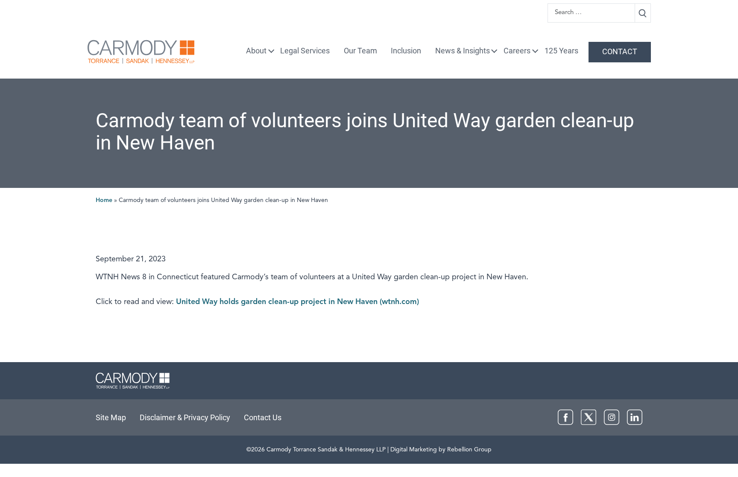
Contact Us (262, 417)
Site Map (111, 417)
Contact (619, 51)
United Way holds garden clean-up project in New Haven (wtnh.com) (297, 302)
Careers (517, 50)
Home (104, 200)
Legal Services (305, 50)
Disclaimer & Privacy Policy (185, 417)
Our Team (360, 50)
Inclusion (406, 50)
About (256, 50)
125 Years (561, 50)
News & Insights (462, 50)
